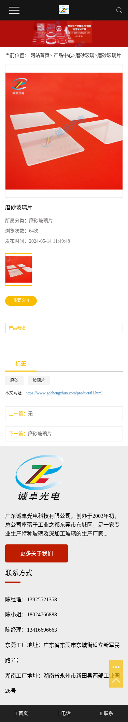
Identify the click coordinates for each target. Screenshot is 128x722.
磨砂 (14, 380)
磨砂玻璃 (85, 55)
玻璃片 (39, 380)
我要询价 (21, 300)
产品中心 (63, 55)
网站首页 (39, 55)
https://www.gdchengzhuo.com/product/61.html (64, 393)
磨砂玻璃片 (109, 55)
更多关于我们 (36, 553)
